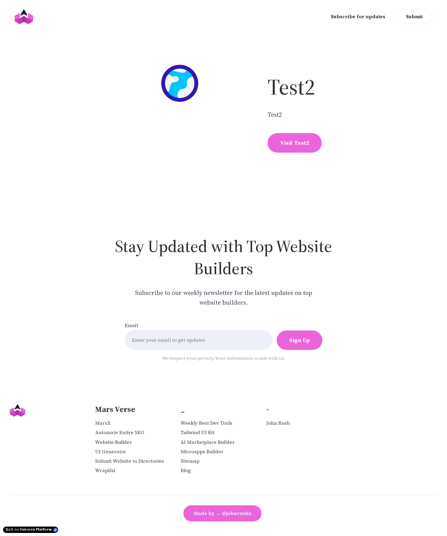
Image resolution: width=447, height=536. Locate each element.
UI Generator (110, 451)
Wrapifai (105, 470)
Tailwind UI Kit (197, 432)
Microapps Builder (202, 451)
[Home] (25, 16)
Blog (186, 470)
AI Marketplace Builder (208, 442)
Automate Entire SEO (119, 432)
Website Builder (113, 442)
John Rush (278, 423)
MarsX (102, 423)
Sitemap (190, 461)
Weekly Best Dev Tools (206, 423)
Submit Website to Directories (129, 461)
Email (131, 325)
